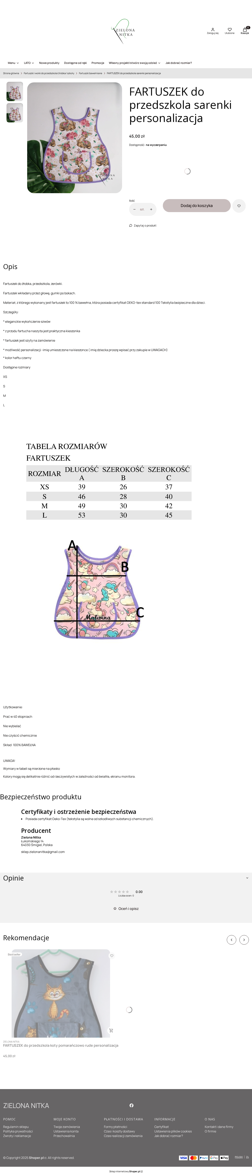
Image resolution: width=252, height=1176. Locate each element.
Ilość (132, 200)
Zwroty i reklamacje (17, 1136)
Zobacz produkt (111, 1030)
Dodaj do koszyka (197, 205)
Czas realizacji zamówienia (123, 1136)
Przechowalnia (64, 1136)
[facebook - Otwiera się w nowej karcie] (131, 1105)
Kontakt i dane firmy (219, 1127)
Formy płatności (115, 1127)
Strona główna (11, 73)
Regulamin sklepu (16, 1127)
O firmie (210, 1131)
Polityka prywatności (18, 1131)
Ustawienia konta (66, 1131)
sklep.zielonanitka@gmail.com (43, 852)
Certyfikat (161, 1127)
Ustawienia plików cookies (173, 1131)
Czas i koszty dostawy (119, 1131)
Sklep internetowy (124, 1171)
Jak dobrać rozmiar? (168, 1136)
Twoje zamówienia (67, 1127)
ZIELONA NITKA (26, 1105)
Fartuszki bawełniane (90, 73)
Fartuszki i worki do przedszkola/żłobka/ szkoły (49, 73)
